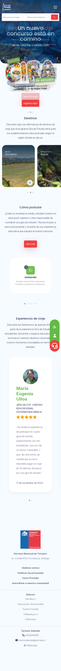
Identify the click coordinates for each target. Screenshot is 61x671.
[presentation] (3, 58)
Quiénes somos (30, 567)
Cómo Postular (30, 578)
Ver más (30, 244)
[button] (28, 112)
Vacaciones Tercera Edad (31, 604)
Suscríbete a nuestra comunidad (30, 583)
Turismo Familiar (31, 609)
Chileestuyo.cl (31, 614)
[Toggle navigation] (55, 7)
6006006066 (32, 635)
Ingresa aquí (30, 103)
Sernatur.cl (30, 599)
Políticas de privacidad (30, 573)
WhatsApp (32, 645)
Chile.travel (30, 619)
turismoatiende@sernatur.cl (32, 640)
